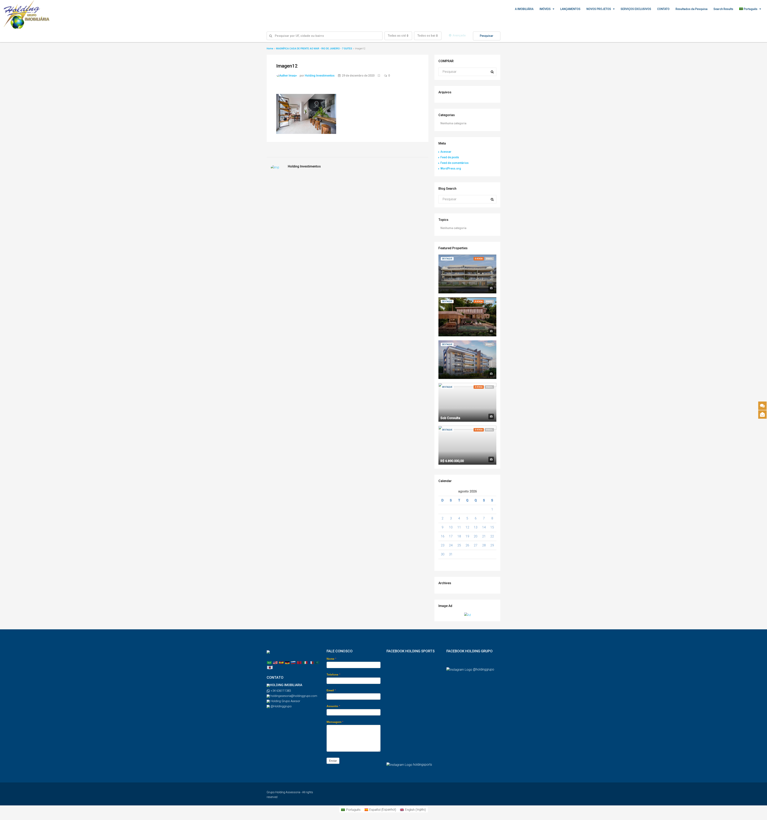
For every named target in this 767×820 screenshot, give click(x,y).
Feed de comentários (454, 162)
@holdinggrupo (483, 669)
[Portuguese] (269, 662)
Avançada (459, 35)
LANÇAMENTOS (570, 9)
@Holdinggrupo (281, 706)
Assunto (333, 706)
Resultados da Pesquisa (691, 9)
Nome (331, 658)
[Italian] (305, 662)
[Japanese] (270, 667)
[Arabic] (317, 662)
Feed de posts (449, 157)
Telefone (333, 674)
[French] (311, 662)
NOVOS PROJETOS (598, 9)
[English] (275, 662)
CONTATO (663, 9)
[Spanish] (281, 662)
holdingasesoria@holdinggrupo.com (293, 695)
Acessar (445, 151)
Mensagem (335, 721)
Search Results (723, 9)
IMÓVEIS (545, 9)
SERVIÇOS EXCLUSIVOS (636, 9)
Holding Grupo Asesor (285, 701)
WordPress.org (450, 168)
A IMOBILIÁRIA (524, 9)
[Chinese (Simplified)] (299, 662)
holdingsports (422, 764)
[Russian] (293, 662)
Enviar (333, 760)
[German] (287, 662)
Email (331, 690)
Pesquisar (486, 35)
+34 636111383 (280, 690)
